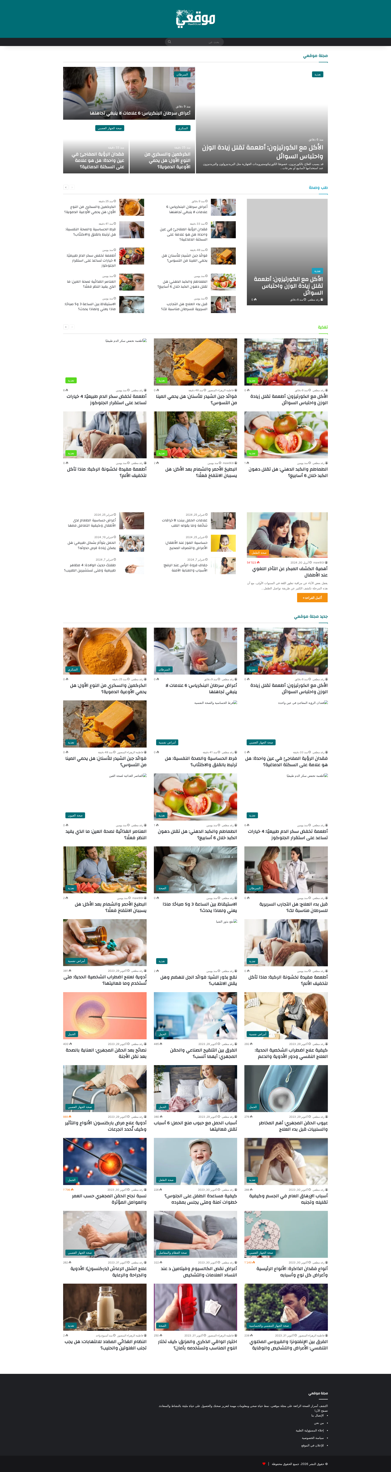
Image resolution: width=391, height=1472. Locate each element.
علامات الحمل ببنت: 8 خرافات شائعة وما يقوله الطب (184, 523)
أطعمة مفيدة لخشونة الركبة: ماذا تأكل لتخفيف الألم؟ (107, 472)
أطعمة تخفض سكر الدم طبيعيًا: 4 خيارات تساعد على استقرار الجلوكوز (91, 260)
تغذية (318, 74)
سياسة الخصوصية (313, 1438)
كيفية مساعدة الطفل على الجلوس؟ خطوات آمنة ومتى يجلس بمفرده (201, 1199)
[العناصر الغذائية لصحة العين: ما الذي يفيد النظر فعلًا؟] (131, 282)
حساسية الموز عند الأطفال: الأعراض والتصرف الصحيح (186, 545)
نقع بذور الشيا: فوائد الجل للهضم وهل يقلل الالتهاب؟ (198, 980)
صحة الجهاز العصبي (110, 128)
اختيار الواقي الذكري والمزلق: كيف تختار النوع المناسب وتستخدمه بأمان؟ (197, 1344)
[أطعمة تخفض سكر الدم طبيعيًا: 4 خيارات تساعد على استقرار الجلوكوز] (131, 256)
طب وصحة (318, 187)
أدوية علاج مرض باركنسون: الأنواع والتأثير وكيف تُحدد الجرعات (106, 1126)
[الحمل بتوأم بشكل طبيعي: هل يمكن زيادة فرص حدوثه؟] (131, 543)
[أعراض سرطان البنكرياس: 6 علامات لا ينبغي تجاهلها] (129, 93)
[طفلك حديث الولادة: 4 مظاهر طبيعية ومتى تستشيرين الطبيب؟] (131, 565)
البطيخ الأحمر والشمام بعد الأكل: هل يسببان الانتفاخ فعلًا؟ (201, 472)
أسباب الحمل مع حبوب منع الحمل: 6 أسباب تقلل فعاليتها (195, 1126)
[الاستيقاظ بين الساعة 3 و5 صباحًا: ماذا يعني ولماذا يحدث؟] (131, 304)
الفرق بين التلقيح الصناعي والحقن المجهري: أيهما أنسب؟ (203, 1053)
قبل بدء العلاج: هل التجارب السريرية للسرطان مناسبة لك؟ (184, 306)
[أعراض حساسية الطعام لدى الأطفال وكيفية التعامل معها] (131, 520)
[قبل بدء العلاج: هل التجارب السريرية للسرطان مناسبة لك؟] (223, 304)
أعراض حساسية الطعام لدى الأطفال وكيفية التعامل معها (92, 523)
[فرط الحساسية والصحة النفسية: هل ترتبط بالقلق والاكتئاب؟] (131, 229)
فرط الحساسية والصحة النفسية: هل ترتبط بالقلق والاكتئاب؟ (90, 232)
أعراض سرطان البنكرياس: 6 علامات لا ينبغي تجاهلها (140, 113)
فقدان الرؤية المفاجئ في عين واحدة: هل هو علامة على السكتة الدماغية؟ (98, 160)
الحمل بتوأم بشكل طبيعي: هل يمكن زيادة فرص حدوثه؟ (92, 545)
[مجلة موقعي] (195, 19)
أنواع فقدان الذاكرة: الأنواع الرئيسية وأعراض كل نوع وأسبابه (292, 1271)
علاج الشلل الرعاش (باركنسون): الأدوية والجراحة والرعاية (108, 1271)
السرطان (182, 74)
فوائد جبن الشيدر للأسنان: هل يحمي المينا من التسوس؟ (184, 258)
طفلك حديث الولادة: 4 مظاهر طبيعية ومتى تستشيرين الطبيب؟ (90, 567)
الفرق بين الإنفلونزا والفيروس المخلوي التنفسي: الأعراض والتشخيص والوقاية (289, 1344)
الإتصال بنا (317, 1415)
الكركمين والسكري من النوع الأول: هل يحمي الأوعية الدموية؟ (168, 160)
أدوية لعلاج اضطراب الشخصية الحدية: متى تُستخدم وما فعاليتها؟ (105, 980)
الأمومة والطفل (310, 498)
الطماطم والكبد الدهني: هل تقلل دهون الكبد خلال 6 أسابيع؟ (182, 284)
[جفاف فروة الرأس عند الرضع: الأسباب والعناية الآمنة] (223, 565)
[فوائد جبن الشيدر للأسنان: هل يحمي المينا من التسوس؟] (223, 256)
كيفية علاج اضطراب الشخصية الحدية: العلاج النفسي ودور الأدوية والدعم (291, 1053)
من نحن (319, 1423)
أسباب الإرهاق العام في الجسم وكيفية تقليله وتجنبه (288, 1199)
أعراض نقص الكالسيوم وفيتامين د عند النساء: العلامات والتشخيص (199, 1271)
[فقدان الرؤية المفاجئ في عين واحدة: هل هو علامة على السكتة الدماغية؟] (96, 147)
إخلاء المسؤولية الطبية (310, 1430)
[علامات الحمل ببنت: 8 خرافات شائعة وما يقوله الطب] (223, 520)
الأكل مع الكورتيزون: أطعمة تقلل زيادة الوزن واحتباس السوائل (262, 152)
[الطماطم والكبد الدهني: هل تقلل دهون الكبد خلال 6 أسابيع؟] (223, 282)
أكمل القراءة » (312, 598)
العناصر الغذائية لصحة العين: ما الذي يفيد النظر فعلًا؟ (91, 284)
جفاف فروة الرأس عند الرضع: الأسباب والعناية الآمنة (185, 567)
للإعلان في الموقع (312, 1445)
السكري (183, 128)
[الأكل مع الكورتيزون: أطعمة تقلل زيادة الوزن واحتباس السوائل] (262, 120)
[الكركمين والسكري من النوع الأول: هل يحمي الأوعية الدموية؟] (162, 147)
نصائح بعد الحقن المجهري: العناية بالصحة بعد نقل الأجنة (106, 1053)
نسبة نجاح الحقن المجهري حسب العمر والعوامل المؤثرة (109, 1199)
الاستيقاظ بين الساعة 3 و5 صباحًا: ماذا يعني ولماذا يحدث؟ (90, 306)
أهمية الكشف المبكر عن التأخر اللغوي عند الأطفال (290, 571)
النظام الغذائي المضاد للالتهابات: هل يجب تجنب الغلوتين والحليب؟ (106, 1344)
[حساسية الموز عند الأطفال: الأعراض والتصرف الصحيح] (223, 543)
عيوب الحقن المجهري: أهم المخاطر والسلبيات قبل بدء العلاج (293, 1126)
